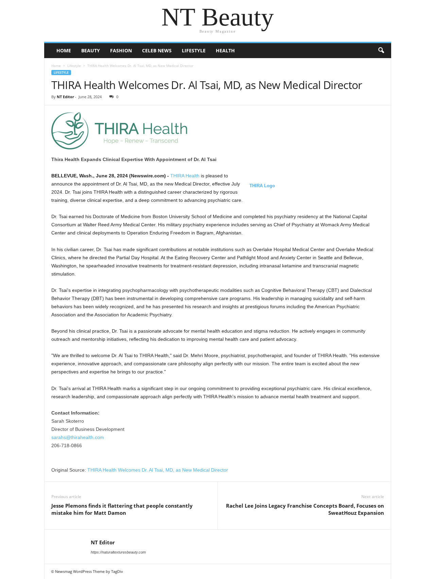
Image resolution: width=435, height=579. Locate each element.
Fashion (121, 50)
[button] (380, 50)
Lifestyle (194, 50)
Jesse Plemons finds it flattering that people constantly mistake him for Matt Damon (122, 509)
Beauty (90, 50)
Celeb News (157, 50)
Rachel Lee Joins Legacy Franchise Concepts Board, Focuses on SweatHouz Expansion (305, 509)
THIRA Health (184, 175)
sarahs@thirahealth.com (77, 437)
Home (63, 50)
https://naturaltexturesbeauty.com (118, 552)
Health (225, 50)
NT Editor (65, 96)
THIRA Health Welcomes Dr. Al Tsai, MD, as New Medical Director (157, 470)
